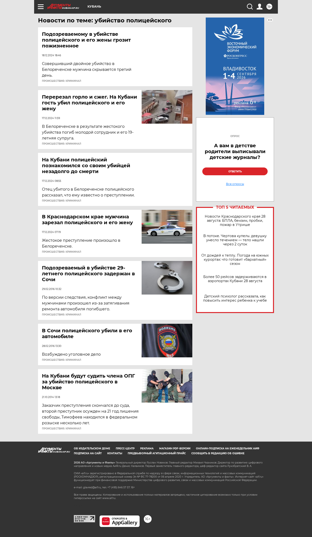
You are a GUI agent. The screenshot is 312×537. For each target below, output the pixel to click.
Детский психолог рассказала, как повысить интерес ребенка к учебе (235, 298)
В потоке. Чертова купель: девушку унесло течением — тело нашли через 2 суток (235, 240)
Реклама (147, 448)
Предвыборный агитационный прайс (157, 453)
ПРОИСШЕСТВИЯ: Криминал (61, 81)
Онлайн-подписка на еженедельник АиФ (227, 448)
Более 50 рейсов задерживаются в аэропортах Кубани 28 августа (235, 279)
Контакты (114, 453)
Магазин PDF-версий (174, 448)
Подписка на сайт (88, 453)
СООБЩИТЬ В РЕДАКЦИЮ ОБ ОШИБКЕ (217, 453)
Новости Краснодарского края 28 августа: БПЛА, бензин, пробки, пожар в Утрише (235, 220)
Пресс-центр (125, 448)
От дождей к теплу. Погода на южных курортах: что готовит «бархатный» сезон (235, 259)
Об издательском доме (92, 448)
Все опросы (235, 184)
